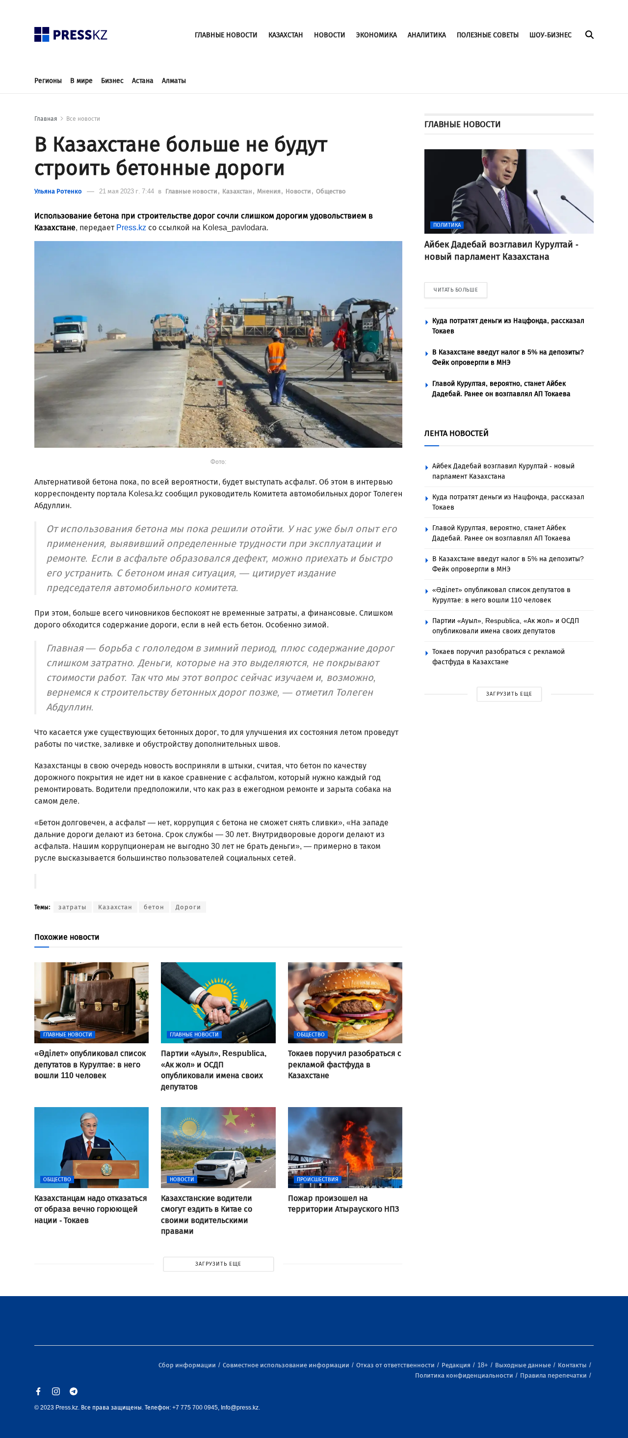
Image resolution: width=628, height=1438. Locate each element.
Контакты (573, 1365)
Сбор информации (187, 1365)
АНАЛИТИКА (427, 35)
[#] (71, 31)
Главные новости (192, 191)
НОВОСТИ (329, 35)
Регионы (48, 81)
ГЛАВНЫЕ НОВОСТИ (226, 35)
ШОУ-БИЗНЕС (550, 35)
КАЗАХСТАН (285, 35)
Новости (299, 191)
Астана (143, 81)
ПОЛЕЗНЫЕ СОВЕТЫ (488, 35)
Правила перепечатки (554, 1375)
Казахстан (238, 191)
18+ (483, 1365)
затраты (72, 907)
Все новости (83, 118)
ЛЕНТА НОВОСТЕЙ (456, 433)
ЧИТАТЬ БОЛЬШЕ (456, 290)
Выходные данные (523, 1365)
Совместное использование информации (287, 1365)
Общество (331, 191)
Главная (45, 118)
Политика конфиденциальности (465, 1375)
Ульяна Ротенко (58, 191)
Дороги (188, 907)
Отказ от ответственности (396, 1365)
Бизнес (112, 81)
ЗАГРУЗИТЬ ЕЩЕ (218, 1264)
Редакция (457, 1365)
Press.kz (131, 227)
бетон (154, 907)
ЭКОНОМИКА (376, 35)
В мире (81, 81)
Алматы (174, 81)
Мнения (269, 191)
